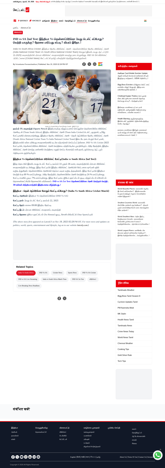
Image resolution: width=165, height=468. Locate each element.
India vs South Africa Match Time (54, 279)
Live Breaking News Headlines (28, 286)
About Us (123, 457)
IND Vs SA (43, 273)
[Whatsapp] (95, 64)
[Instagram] (26, 457)
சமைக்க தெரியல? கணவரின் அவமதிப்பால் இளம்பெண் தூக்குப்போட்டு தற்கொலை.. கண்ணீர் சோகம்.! (97, 2)
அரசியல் (14, 432)
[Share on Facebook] (59, 298)
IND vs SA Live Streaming (27, 279)
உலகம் (61, 21)
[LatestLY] (21, 12)
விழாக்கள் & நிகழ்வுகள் (92, 447)
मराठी (82, 457)
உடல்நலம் (87, 443)
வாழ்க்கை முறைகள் (92, 428)
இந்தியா (54, 21)
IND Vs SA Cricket (89, 273)
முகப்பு (15, 28)
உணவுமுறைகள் (89, 432)
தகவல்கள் (15, 436)
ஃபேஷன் (87, 439)
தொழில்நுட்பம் (70, 21)
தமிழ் (98, 457)
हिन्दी (78, 457)
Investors (151, 457)
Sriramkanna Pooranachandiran (26, 64)
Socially (36, 21)
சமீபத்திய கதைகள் (128, 66)
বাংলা (87, 457)
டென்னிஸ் (63, 436)
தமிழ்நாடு (46, 21)
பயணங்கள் (88, 436)
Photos (134, 444)
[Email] (38, 457)
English (72, 457)
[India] (145, 21)
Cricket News (57, 273)
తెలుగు (92, 457)
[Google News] (34, 457)
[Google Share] (104, 65)
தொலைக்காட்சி (41, 432)
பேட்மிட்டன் (63, 439)
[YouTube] (21, 457)
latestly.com (82, 225)
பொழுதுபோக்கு (94, 21)
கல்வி (13, 439)
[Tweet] (64, 298)
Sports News (72, 273)
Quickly (24, 21)
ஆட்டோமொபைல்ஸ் (138, 436)
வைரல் (134, 440)
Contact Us (142, 457)
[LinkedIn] (30, 457)
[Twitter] (17, 457)
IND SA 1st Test (78, 279)
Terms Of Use (132, 457)
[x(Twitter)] (89, 64)
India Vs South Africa (25, 273)
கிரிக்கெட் (93, 279)
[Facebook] (84, 64)
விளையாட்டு (82, 21)
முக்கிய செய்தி (114, 428)
